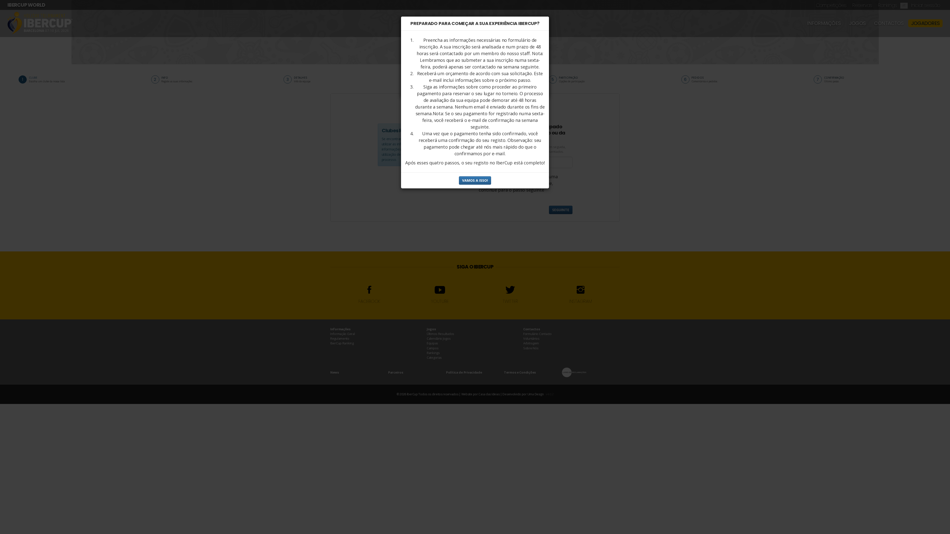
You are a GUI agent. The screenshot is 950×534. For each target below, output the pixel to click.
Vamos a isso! (475, 180)
